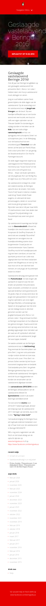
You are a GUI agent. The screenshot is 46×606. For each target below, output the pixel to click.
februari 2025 (15, 489)
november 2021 (16, 518)
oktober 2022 (15, 514)
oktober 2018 (15, 529)
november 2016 (16, 547)
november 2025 (16, 485)
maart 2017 (14, 536)
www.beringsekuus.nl (16, 441)
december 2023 (16, 500)
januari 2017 (14, 544)
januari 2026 (14, 481)
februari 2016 (15, 551)
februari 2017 (15, 540)
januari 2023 (14, 507)
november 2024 (16, 492)
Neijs (11, 573)
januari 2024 (14, 496)
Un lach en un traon (17, 456)
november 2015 (16, 562)
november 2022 (16, 511)
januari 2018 (14, 533)
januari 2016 (14, 555)
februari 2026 (15, 478)
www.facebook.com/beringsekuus (23, 595)
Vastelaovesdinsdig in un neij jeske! (23, 459)
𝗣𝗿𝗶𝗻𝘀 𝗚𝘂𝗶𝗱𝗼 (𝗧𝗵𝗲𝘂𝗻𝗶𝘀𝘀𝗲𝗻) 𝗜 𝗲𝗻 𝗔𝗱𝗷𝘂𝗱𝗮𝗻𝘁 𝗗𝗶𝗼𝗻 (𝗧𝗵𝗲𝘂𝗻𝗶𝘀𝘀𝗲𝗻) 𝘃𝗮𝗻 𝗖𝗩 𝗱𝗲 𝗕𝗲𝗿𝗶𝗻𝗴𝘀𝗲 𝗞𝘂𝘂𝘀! (23, 465)
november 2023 (16, 503)
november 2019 (16, 522)
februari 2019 (15, 525)
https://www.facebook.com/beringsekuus (23, 444)
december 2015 (16, 558)
